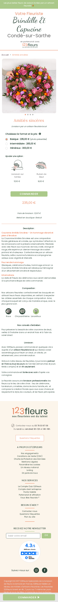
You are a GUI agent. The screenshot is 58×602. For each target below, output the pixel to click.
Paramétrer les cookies (29, 464)
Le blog (30, 470)
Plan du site (29, 517)
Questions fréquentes (30, 514)
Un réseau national (30, 467)
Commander (29, 194)
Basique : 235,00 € (28, 139)
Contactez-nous (29, 511)
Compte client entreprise (29, 489)
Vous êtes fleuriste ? (29, 497)
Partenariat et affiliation (30, 495)
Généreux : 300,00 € (21, 148)
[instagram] (36, 570)
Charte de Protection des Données (29, 459)
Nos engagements (30, 453)
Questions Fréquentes (29, 438)
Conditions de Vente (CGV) (29, 456)
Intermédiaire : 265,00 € (23, 143)
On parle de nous (30, 473)
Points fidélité (30, 492)
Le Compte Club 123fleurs (29, 486)
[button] (25, 114)
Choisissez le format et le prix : (22, 134)
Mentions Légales (30, 462)
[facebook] (44, 570)
